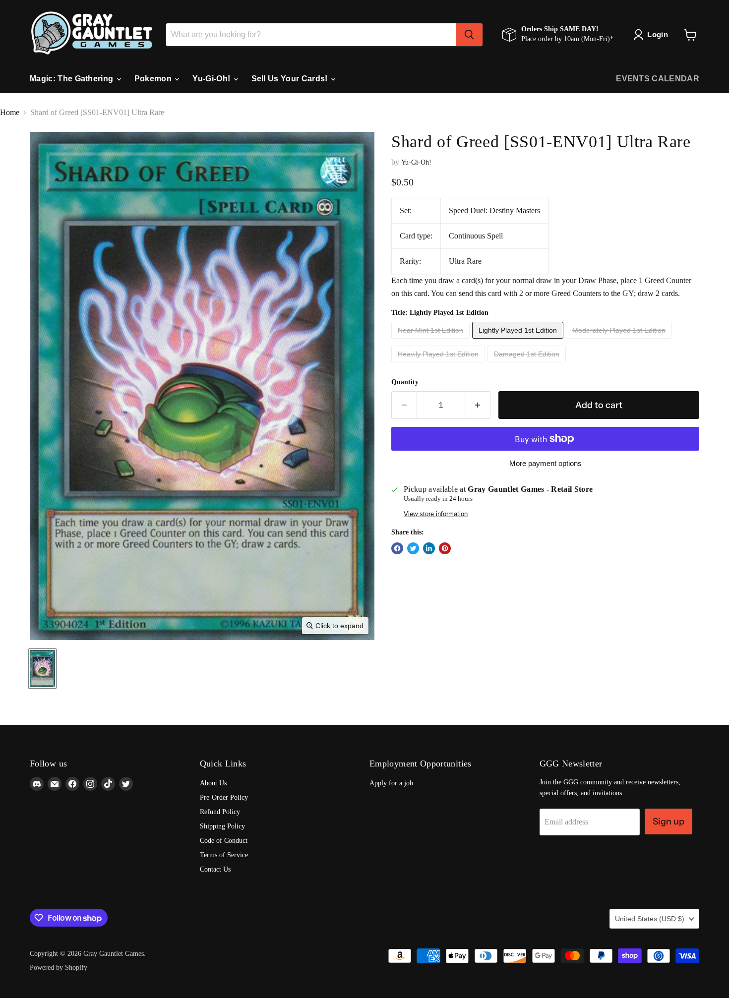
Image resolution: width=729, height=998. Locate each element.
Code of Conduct (223, 840)
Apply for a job (391, 783)
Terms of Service (224, 855)
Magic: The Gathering (73, 78)
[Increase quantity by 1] (477, 405)
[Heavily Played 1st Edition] (439, 364)
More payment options (545, 463)
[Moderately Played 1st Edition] (620, 341)
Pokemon (154, 78)
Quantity (405, 382)
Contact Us (215, 869)
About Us (213, 783)
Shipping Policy (222, 826)
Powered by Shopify (58, 967)
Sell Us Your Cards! (290, 78)
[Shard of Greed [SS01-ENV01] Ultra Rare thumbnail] (42, 668)
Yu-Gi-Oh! (212, 78)
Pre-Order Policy (224, 797)
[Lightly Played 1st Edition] (519, 341)
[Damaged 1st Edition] (527, 364)
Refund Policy (220, 812)
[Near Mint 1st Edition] (431, 341)
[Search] (469, 34)
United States (649, 919)
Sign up (668, 821)
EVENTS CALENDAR (657, 78)
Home (9, 112)
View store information (436, 514)
